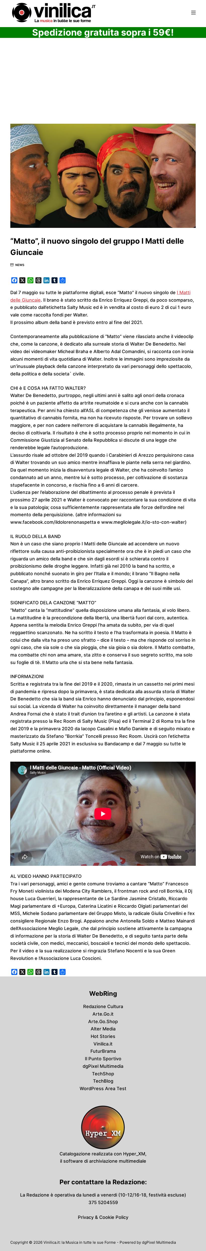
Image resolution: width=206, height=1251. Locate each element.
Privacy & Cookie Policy (103, 1217)
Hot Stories (103, 1036)
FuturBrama (103, 1051)
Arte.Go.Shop (103, 1021)
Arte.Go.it (103, 1014)
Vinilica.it (103, 1043)
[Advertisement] (103, 86)
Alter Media (103, 1028)
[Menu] (193, 12)
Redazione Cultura (103, 1006)
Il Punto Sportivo (103, 1058)
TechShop (103, 1073)
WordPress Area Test (103, 1088)
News (19, 265)
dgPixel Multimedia (103, 1066)
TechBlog (103, 1081)
